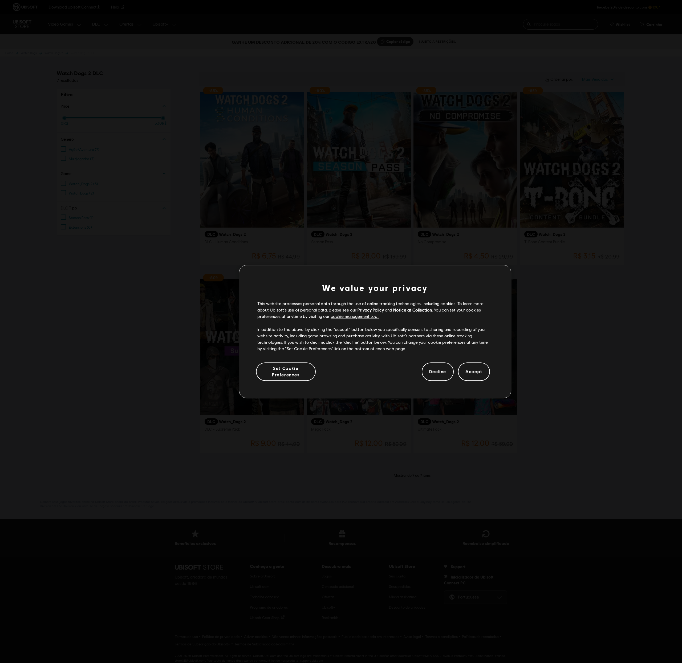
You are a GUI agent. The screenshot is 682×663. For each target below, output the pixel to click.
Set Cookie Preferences (286, 371)
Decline (437, 371)
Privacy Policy (371, 309)
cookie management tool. (355, 316)
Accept (473, 371)
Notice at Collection (412, 309)
